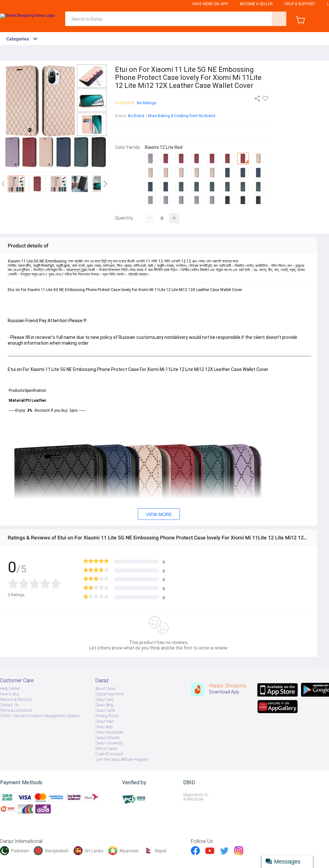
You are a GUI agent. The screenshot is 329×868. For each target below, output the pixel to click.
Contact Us (9, 705)
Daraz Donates (107, 737)
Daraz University (109, 743)
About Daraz (105, 688)
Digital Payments (109, 694)
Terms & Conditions (16, 710)
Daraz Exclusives (109, 732)
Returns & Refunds (15, 699)
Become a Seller (256, 4)
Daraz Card (104, 699)
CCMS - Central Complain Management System (40, 716)
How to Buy (9, 694)
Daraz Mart (104, 721)
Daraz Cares (105, 710)
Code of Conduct (109, 754)
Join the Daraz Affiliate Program (121, 759)
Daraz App (104, 727)
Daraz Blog (104, 705)
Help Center (10, 688)
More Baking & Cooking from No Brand (181, 116)
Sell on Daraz (106, 748)
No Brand (136, 116)
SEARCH (279, 19)
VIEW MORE (159, 514)
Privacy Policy (107, 716)
